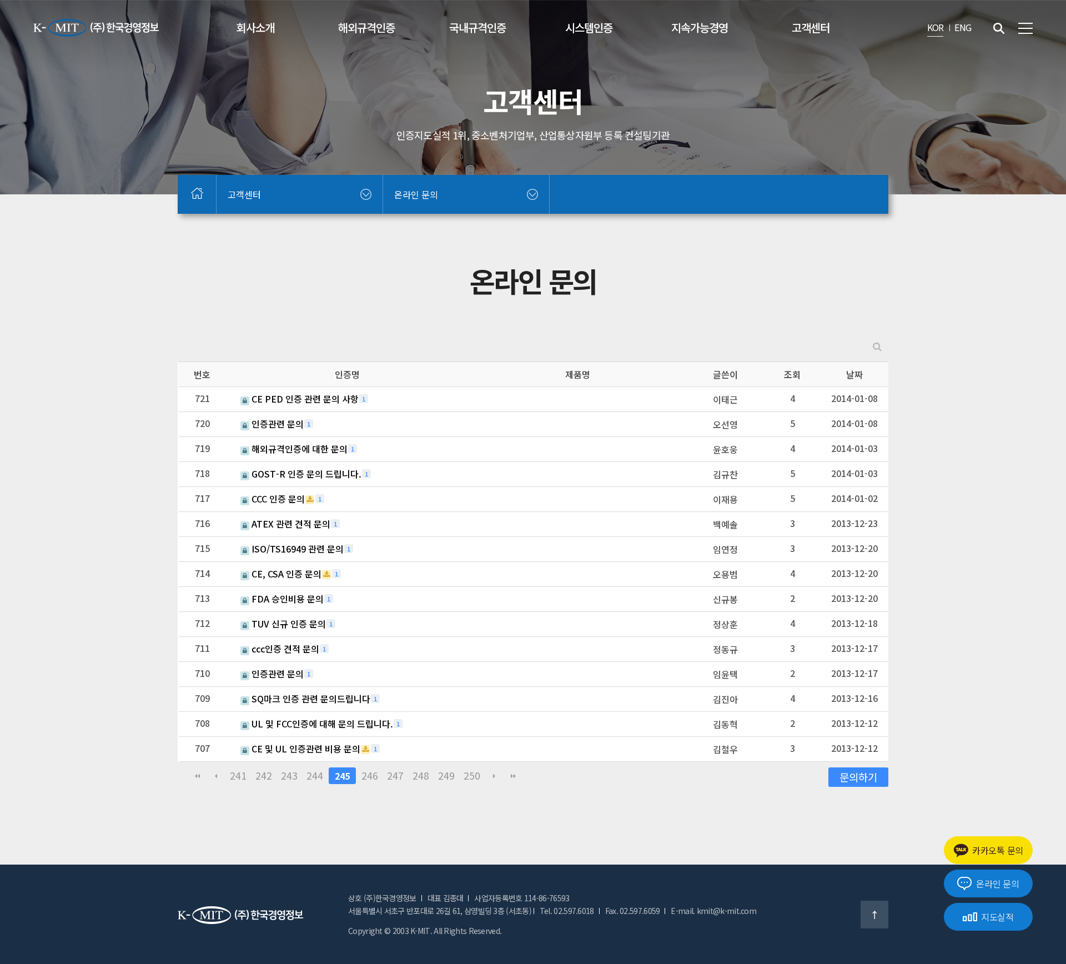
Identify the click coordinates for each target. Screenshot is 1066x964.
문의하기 (858, 776)
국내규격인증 (477, 27)
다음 (494, 775)
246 (369, 775)
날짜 (854, 374)
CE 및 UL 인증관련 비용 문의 (304, 748)
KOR (935, 27)
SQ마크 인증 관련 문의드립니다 (309, 698)
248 (421, 775)
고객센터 (810, 27)
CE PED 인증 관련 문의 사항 (304, 398)
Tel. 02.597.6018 (567, 910)
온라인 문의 (997, 883)
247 (395, 775)
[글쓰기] (526, 777)
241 (238, 775)
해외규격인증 (366, 27)
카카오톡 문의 (997, 850)
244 (314, 775)
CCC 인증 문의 (277, 498)
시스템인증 (588, 27)
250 (472, 775)
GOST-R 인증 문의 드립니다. (305, 473)
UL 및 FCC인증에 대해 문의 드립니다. (321, 723)
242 (263, 775)
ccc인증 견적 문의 (284, 648)
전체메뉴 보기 (1025, 28)
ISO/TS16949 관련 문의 (296, 548)
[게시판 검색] (877, 346)
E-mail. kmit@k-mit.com (713, 910)
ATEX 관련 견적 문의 (289, 523)
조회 (792, 374)
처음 (197, 775)
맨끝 (513, 775)
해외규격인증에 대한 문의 (298, 448)
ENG (962, 27)
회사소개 (255, 27)
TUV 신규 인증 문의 (287, 623)
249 (446, 775)
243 (289, 775)
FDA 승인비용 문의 (286, 598)
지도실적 (997, 916)
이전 (216, 775)
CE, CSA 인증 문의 (285, 573)
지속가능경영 (699, 27)
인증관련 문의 (276, 423)
